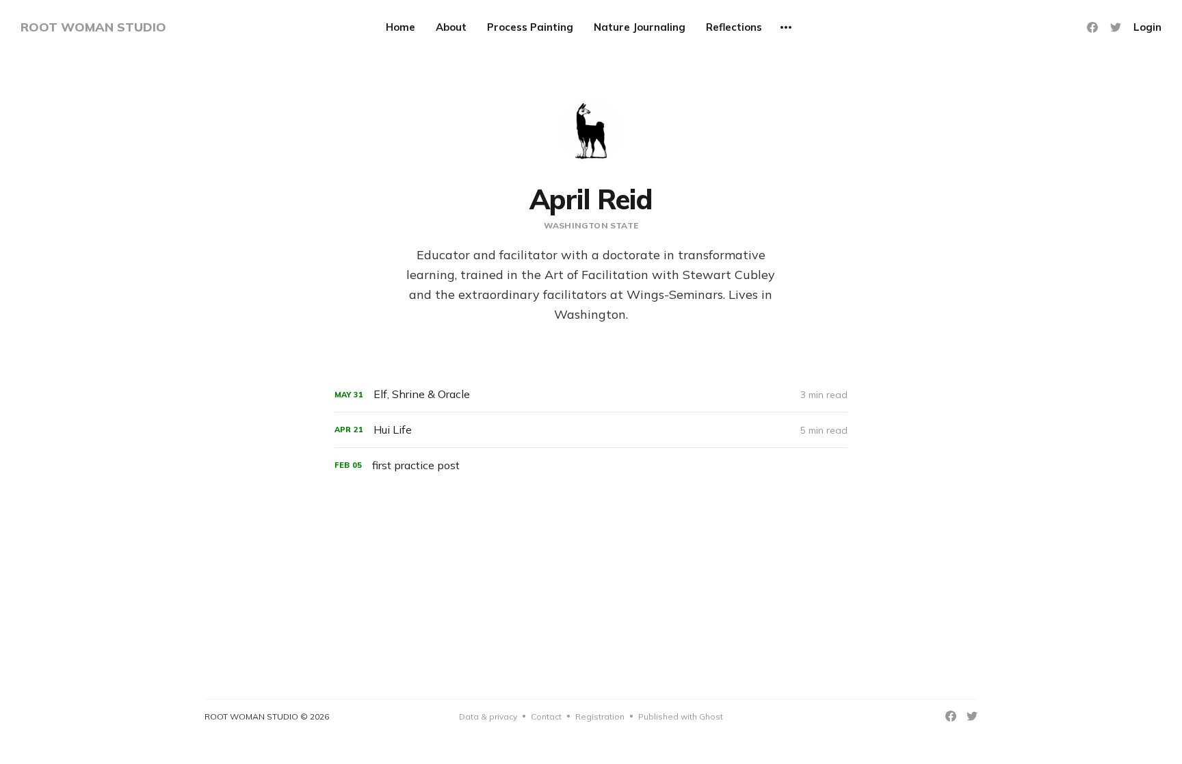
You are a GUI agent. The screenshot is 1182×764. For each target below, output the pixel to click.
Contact (546, 716)
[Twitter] (1115, 27)
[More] (786, 27)
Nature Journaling (639, 27)
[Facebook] (1092, 27)
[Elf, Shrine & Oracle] (591, 394)
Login (1147, 27)
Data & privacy (488, 716)
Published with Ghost (680, 716)
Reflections (734, 27)
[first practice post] (591, 465)
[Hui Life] (591, 429)
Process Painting (530, 27)
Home (400, 27)
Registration (600, 716)
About (451, 27)
